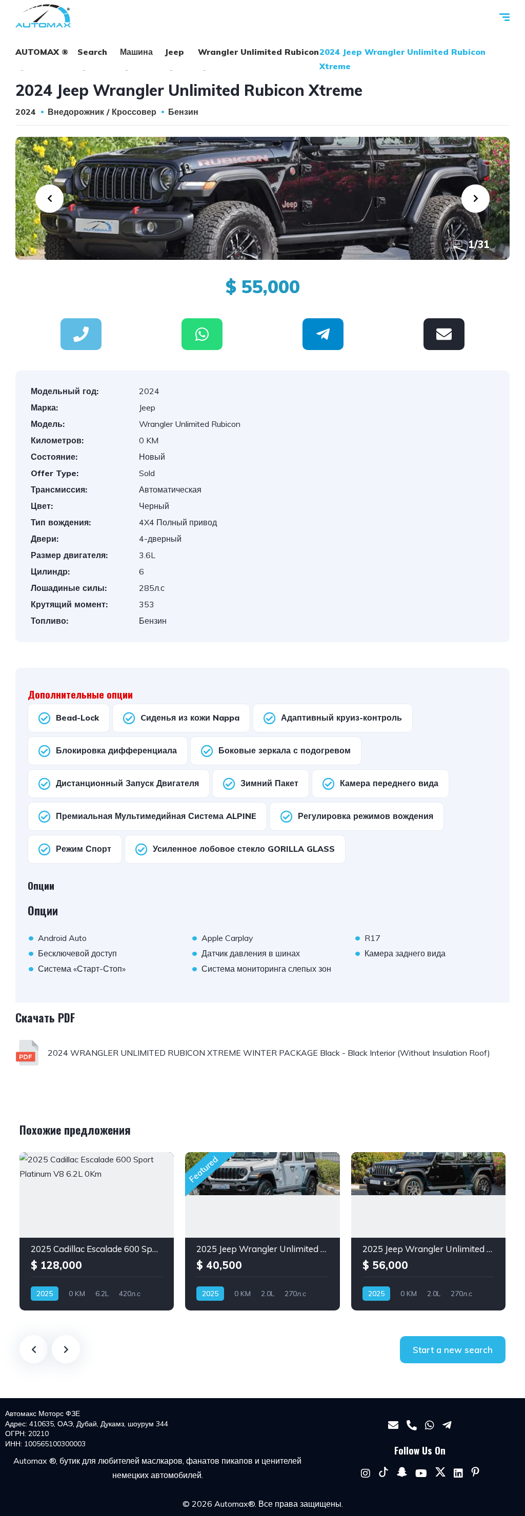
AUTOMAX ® (41, 52)
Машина (136, 52)
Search (92, 52)
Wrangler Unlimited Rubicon (258, 52)
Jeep (174, 52)
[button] (202, 334)
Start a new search (453, 1349)
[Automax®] (43, 16)
